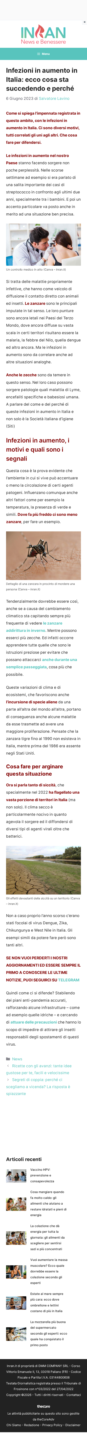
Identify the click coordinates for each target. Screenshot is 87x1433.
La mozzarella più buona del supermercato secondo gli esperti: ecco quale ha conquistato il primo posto (48, 1333)
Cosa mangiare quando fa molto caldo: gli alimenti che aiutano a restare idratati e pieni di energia (48, 1203)
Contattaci (73, 1395)
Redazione (31, 1425)
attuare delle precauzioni (34, 1022)
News (17, 1059)
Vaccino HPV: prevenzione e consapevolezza (42, 1175)
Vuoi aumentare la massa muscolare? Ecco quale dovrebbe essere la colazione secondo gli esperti (49, 1271)
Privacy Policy (52, 1425)
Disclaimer (73, 1425)
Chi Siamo (13, 1425)
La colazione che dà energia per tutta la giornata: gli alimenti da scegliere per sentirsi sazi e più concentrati (47, 1237)
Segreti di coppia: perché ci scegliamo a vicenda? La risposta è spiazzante (38, 1086)
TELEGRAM (68, 980)
